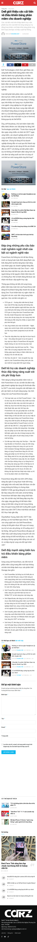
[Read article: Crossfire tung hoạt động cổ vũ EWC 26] (5, 229)
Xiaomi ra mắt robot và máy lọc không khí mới (20, 896)
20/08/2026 (15, 214)
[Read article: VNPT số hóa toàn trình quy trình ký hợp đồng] (5, 237)
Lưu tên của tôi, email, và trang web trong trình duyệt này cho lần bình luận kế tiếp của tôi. (17, 745)
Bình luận (4, 694)
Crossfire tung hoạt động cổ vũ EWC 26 (23, 226)
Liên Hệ (3, 933)
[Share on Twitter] (17, 64)
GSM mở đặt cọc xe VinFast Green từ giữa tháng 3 (21, 883)
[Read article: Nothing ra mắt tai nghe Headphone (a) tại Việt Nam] (5, 196)
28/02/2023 (14, 807)
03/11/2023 (14, 816)
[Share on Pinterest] (25, 64)
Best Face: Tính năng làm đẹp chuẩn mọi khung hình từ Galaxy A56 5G (14, 865)
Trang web (4, 736)
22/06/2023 (25, 34)
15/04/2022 (14, 824)
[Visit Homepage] (18, 2)
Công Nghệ (11, 8)
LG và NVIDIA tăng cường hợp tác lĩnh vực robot (20, 889)
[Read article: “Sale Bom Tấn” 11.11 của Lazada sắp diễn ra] (5, 813)
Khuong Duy (15, 34)
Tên (3, 719)
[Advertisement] (18, 775)
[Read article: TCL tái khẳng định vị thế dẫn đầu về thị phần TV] (5, 805)
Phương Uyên (20, 650)
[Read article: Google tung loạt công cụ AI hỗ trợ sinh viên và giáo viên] (5, 204)
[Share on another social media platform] (32, 64)
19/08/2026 (15, 222)
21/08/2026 (15, 198)
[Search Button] (35, 3)
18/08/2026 (15, 228)
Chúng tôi (10, 933)
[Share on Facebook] (10, 64)
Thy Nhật (19, 675)
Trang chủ (4, 8)
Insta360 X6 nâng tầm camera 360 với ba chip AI (21, 876)
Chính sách (18, 933)
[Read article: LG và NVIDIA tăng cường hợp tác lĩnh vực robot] (5, 220)
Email (3, 727)
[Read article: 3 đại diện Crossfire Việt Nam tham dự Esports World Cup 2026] (5, 212)
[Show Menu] (2, 3)
